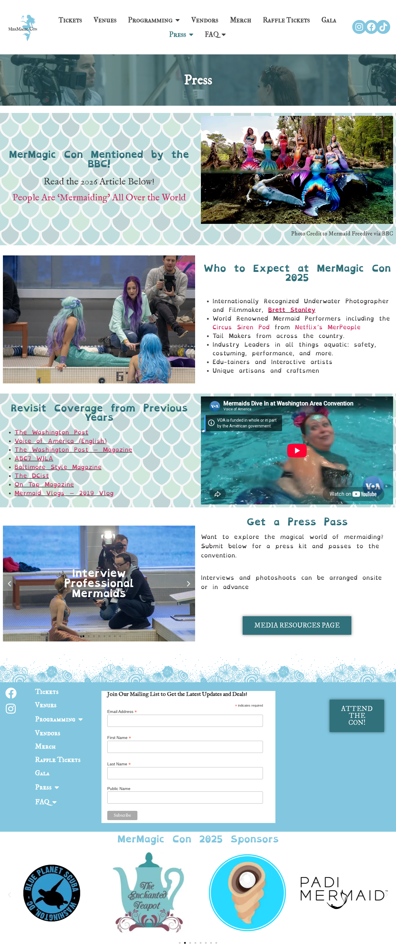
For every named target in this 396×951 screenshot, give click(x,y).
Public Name (118, 789)
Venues (105, 20)
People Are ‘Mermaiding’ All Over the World (99, 198)
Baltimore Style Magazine (57, 467)
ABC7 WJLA (33, 458)
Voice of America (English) (60, 441)
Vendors (204, 20)
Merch (240, 20)
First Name (119, 737)
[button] (9, 583)
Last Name (119, 763)
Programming (150, 20)
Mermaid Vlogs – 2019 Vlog (64, 493)
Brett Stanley (291, 309)
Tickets (70, 20)
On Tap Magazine (44, 484)
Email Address (122, 711)
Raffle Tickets (286, 20)
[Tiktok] (383, 27)
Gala (328, 20)
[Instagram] (359, 27)
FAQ (212, 34)
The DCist (31, 475)
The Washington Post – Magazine (73, 449)
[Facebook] (371, 27)
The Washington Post (51, 432)
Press (177, 34)
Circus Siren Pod (241, 327)
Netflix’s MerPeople (328, 327)
